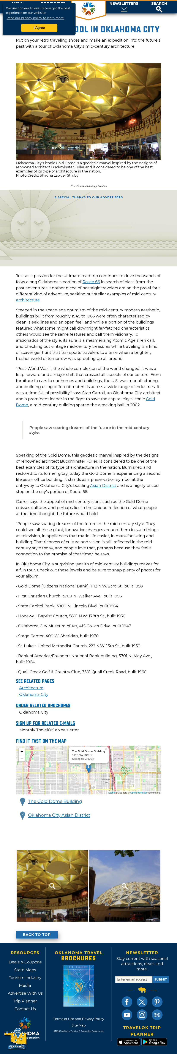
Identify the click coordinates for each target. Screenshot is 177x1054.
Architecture (31, 688)
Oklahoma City (33, 694)
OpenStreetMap (138, 792)
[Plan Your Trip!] (15, 1039)
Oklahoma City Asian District (59, 815)
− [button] (22, 758)
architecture (28, 300)
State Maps (25, 970)
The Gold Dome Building (55, 801)
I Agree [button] (39, 28)
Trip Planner (25, 1001)
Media (25, 985)
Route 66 (91, 282)
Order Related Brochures (43, 705)
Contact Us (25, 1009)
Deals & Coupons (25, 962)
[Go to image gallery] (88, 159)
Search (159, 4)
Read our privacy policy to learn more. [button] (35, 18)
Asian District (103, 485)
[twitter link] (142, 1001)
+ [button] (22, 751)
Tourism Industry (25, 977)
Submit (160, 979)
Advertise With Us (25, 993)
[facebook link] (127, 1001)
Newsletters (123, 4)
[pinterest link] (157, 1001)
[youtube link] (127, 1014)
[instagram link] (142, 1014)
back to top (37, 935)
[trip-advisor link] (157, 1014)
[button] (159, 7)
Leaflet (111, 792)
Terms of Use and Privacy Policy (78, 1019)
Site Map (79, 1025)
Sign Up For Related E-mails (45, 723)
